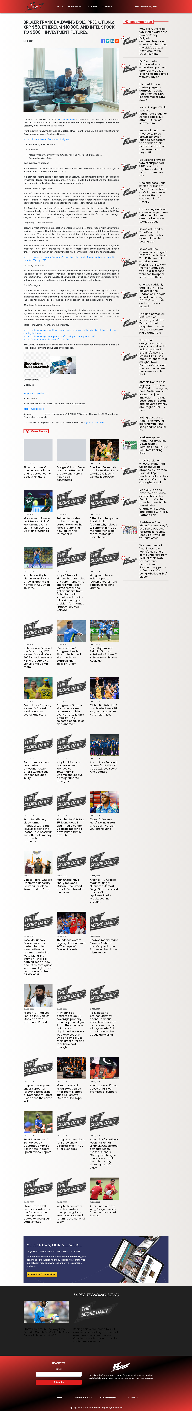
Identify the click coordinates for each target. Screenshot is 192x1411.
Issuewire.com (66, 119)
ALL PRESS (92, 6)
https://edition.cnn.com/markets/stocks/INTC (47, 339)
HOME (60, 6)
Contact (133, 1397)
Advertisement (108, 1397)
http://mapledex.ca (34, 408)
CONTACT (107, 6)
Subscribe (59, 1382)
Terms (58, 1397)
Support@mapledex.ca (35, 393)
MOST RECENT (75, 6)
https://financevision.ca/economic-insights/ (46, 139)
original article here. (94, 422)
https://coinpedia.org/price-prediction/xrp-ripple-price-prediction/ (59, 336)
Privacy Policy (83, 1397)
